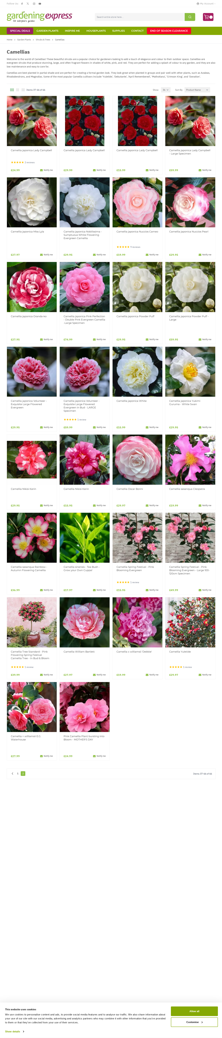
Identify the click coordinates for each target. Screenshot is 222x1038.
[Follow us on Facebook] (22, 3)
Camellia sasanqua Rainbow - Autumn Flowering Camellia (29, 568)
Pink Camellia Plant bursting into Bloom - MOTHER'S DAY (84, 738)
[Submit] (190, 17)
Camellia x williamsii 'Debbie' (134, 651)
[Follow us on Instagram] (34, 3)
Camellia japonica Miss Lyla (27, 231)
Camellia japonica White (132, 400)
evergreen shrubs (16, 62)
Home (9, 39)
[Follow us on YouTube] (40, 3)
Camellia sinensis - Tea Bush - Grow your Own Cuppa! (82, 568)
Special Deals (20, 30)
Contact (137, 30)
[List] (23, 90)
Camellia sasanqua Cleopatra (187, 488)
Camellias (59, 39)
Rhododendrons (16, 76)
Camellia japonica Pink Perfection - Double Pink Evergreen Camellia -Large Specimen (84, 319)
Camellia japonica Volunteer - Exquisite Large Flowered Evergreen (29, 404)
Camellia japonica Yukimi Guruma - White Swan (184, 402)
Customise (192, 1022)
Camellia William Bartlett (79, 651)
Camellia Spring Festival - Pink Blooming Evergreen (135, 568)
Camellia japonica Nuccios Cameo (137, 231)
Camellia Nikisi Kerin (23, 488)
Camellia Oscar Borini (130, 488)
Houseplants (96, 30)
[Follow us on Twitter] (28, 3)
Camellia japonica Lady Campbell (31, 150)
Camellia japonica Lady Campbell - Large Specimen (189, 152)
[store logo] (39, 17)
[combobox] (145, 17)
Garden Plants (47, 30)
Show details (12, 1031)
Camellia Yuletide (180, 651)
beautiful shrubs (63, 59)
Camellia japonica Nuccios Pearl (188, 231)
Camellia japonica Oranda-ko (29, 316)
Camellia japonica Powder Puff (135, 316)
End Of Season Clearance (169, 30)
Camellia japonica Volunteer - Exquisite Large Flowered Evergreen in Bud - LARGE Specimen (82, 405)
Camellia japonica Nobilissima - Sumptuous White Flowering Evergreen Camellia (83, 235)
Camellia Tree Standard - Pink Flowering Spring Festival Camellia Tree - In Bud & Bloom (30, 655)
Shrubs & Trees (43, 39)
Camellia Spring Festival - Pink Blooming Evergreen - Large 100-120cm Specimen (189, 570)
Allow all (194, 1011)
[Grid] (12, 90)
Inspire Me (72, 30)
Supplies (118, 30)
